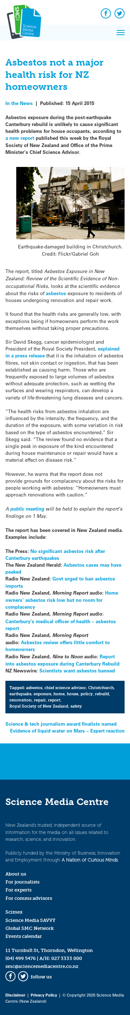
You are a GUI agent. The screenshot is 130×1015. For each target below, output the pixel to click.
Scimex (14, 912)
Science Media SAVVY (30, 920)
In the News (19, 103)
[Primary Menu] (121, 32)
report (54, 699)
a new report (20, 138)
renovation (20, 699)
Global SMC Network (29, 928)
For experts (18, 890)
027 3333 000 (66, 958)
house (72, 693)
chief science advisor (65, 687)
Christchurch (101, 687)
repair (40, 699)
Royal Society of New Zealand (38, 706)
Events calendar (23, 936)
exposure (42, 693)
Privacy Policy (44, 995)
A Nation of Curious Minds (90, 860)
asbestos (56, 293)
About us (15, 874)
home (59, 693)
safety (76, 706)
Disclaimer (15, 995)
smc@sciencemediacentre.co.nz (41, 966)
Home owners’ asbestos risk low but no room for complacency (61, 600)
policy (87, 693)
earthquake (20, 693)
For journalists (22, 882)
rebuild (102, 693)
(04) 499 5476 (20, 958)
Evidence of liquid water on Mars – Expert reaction (67, 730)
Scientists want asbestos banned (77, 670)
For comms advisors (28, 898)
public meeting (27, 509)
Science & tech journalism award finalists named (61, 724)
